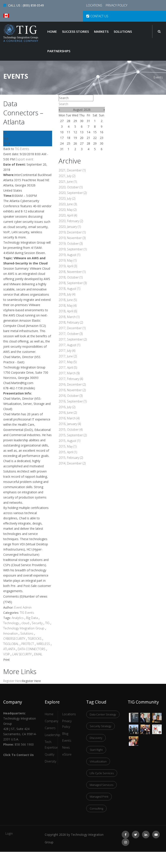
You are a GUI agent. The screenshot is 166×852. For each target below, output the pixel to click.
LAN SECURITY (22, 654)
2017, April (68, 367)
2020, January (70, 227)
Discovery (96, 738)
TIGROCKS (35, 639)
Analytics (18, 618)
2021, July (67, 176)
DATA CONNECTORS (32, 649)
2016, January (70, 424)
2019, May (68, 260)
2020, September (73, 193)
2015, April (68, 452)
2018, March (69, 317)
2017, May (68, 362)
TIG (47, 623)
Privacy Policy (116, 5)
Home (52, 31)
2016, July (67, 407)
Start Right (96, 750)
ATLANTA (9, 649)
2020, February (71, 221)
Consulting (96, 808)
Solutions (123, 31)
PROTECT (28, 644)
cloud (25, 623)
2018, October (71, 277)
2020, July (67, 198)
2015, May (68, 446)
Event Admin (23, 607)
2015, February (71, 458)
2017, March (69, 373)
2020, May (68, 210)
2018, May (68, 305)
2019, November (72, 238)
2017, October (71, 334)
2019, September (73, 249)
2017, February (71, 379)
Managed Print (99, 796)
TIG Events (22, 149)
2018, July (67, 294)
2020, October (71, 187)
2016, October (71, 396)
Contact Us (99, 16)
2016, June (68, 413)
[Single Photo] (133, 716)
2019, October (71, 243)
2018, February (71, 322)
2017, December (72, 328)
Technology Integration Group (24, 628)
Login (9, 833)
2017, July (67, 351)
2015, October (71, 429)
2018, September (73, 283)
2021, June (68, 181)
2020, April (68, 215)
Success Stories (75, 31)
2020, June (68, 204)
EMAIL (38, 654)
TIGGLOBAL (11, 644)
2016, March (69, 418)
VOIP (7, 654)
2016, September (73, 401)
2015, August (69, 441)
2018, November (72, 272)
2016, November (72, 390)
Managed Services (101, 785)
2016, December (72, 384)
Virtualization (98, 761)
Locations (94, 5)
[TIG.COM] (20, 33)
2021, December (72, 170)
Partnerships (58, 51)
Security (37, 623)
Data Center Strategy (103, 714)
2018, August (69, 289)
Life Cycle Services (102, 773)
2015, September (73, 435)
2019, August (69, 255)
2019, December (72, 232)
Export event (24, 159)
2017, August (69, 345)
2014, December (72, 463)
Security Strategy (100, 726)
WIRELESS (44, 644)
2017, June (68, 356)
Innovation (11, 633)
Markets (101, 31)
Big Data (32, 618)
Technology (11, 623)
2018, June (68, 300)
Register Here (12, 681)
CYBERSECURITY (14, 639)
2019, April (68, 266)
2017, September (73, 339)
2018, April (68, 311)
